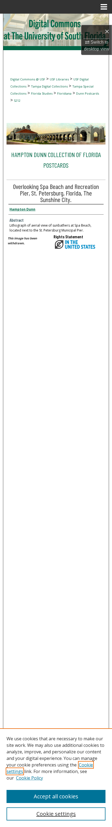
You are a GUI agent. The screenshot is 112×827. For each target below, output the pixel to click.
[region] (56, 777)
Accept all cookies (56, 796)
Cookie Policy (29, 778)
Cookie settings (56, 813)
